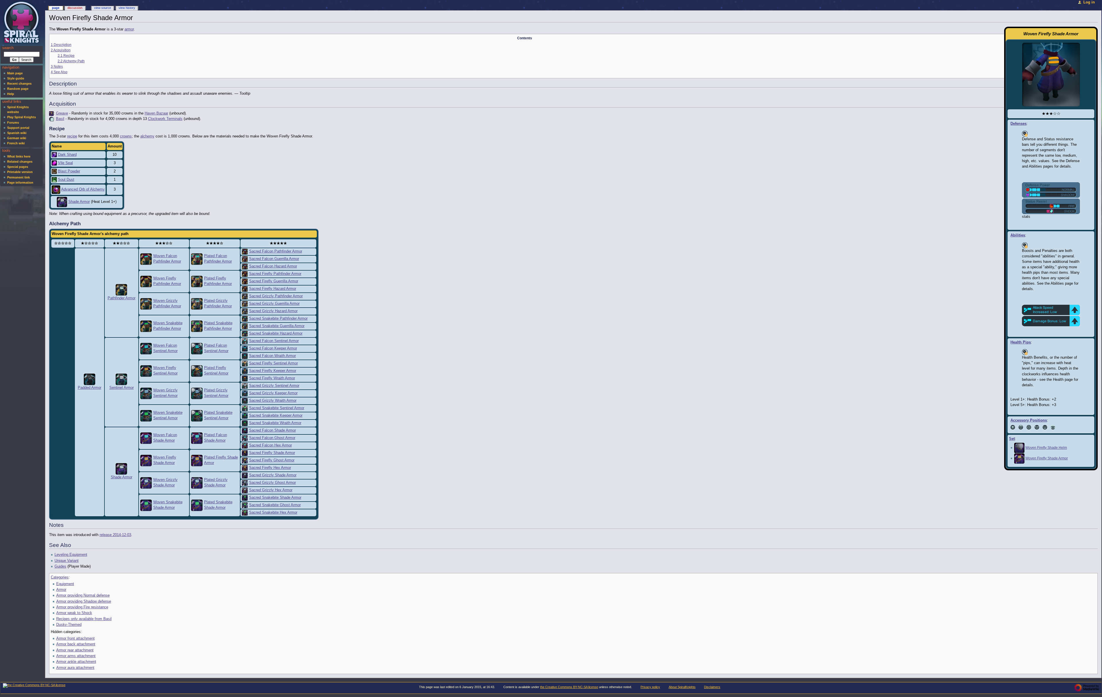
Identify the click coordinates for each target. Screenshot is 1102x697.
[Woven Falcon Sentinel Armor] (146, 348)
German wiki (16, 138)
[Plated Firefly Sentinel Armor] (197, 371)
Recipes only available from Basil (84, 619)
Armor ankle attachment (76, 662)
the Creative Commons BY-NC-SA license (569, 687)
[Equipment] (51, 113)
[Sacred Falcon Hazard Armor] (245, 266)
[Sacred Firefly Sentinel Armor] (245, 363)
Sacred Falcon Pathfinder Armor (275, 251)
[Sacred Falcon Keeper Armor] (245, 348)
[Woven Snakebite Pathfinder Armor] (146, 326)
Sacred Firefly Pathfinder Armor (275, 274)
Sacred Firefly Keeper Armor (272, 371)
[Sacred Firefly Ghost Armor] (245, 460)
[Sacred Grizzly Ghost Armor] (245, 483)
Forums (13, 122)
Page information (20, 182)
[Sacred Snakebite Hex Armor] (245, 512)
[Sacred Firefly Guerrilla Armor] (245, 281)
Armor (61, 590)
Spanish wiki (16, 133)
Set (1012, 439)
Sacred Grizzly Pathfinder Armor (276, 296)
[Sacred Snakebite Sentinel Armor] (245, 408)
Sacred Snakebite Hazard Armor (275, 333)
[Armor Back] (1020, 427)
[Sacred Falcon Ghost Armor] (245, 438)
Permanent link (18, 177)
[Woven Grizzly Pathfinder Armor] (146, 304)
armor (129, 29)
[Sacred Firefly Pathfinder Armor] (245, 274)
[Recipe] (51, 119)
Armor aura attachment (75, 668)
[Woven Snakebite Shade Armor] (146, 505)
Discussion (74, 7)
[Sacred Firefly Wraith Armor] (245, 378)
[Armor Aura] (1053, 427)
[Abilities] (1051, 315)
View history (127, 7)
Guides (60, 566)
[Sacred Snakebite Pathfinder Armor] (245, 319)
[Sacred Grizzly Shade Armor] (245, 475)
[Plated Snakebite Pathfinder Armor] (197, 326)
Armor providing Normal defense (83, 595)
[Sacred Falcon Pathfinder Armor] (245, 251)
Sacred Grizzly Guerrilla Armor (274, 304)
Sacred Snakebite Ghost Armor (275, 505)
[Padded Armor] (89, 379)
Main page (15, 73)
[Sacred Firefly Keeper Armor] (245, 371)
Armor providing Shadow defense (83, 601)
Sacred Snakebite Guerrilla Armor (276, 326)
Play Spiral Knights (21, 117)
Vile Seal (65, 163)
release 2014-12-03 (115, 535)
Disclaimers (712, 687)
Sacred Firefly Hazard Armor (272, 289)
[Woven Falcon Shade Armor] (146, 438)
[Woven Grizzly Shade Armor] (146, 483)
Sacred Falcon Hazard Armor (273, 266)
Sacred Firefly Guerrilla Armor (273, 281)
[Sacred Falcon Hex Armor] (245, 445)
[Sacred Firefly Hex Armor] (245, 468)
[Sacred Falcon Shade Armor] (245, 430)
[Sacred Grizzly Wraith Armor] (245, 401)
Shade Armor (79, 202)
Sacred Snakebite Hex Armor (273, 512)
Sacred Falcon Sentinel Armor (274, 341)
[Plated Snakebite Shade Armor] (197, 505)
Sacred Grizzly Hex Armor (270, 490)
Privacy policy (650, 687)
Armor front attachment (75, 638)
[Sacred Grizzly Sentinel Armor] (245, 386)
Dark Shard (67, 155)
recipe (72, 136)
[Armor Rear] (1029, 427)
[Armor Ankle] (1045, 427)
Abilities (1017, 235)
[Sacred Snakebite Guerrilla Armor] (245, 326)
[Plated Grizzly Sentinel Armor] (197, 393)
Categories (60, 577)
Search (7, 48)
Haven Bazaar (156, 113)
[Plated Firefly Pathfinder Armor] (197, 281)
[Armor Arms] (1037, 427)
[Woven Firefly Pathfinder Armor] (146, 281)
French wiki (16, 143)
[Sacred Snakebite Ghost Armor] (245, 505)
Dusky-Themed (69, 625)
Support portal (18, 127)
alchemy (147, 136)
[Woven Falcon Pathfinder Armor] (146, 259)
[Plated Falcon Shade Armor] (197, 438)
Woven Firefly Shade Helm (1046, 448)
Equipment (65, 584)
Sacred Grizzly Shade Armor (272, 475)
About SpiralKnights (682, 687)
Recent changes (19, 83)
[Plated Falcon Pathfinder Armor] (197, 259)
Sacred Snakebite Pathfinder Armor (278, 319)
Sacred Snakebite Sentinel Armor (276, 408)
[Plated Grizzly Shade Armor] (197, 483)
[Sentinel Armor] (121, 379)
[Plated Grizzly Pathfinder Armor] (197, 304)
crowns (126, 136)
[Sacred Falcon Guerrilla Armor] (245, 259)
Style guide (15, 78)
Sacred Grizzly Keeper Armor (273, 393)
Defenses (1018, 124)
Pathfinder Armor (121, 298)
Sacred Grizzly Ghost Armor (272, 483)
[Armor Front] (1012, 427)
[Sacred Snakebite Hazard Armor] (245, 333)
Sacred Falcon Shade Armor (272, 430)
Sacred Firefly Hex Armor (270, 468)
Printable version (20, 172)
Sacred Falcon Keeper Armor (273, 348)
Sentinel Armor (121, 388)
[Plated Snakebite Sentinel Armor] (197, 415)
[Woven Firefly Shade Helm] (1019, 448)
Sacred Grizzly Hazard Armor (273, 311)
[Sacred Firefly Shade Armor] (245, 453)
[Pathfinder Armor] (121, 290)
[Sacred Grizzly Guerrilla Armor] (245, 304)
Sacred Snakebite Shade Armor (275, 498)
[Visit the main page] (22, 22)
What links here (18, 156)
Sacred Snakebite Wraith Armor (275, 423)
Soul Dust (66, 180)
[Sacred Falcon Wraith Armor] (245, 356)
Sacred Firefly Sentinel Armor (273, 363)
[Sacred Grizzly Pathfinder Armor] (245, 296)
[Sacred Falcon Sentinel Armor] (245, 341)
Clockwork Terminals (165, 119)
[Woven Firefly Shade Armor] (1019, 458)
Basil (60, 119)
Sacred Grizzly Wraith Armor (272, 401)
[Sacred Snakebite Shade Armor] (245, 498)
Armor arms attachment (76, 656)
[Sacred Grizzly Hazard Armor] (245, 311)
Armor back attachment (75, 644)
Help (10, 94)
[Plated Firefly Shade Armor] (197, 460)
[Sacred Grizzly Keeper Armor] (245, 393)
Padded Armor (89, 388)
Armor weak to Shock (74, 613)
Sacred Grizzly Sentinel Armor (274, 386)
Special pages (17, 166)
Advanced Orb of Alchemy (83, 189)
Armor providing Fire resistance (82, 607)
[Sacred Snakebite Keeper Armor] (245, 415)
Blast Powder (69, 171)
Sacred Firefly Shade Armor (272, 453)
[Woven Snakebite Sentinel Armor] (146, 415)
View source (102, 7)
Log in (1089, 2)
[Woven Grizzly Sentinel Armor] (146, 393)
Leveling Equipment (71, 555)
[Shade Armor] (121, 469)
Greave (62, 113)
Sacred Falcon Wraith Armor (272, 356)
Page (55, 7)
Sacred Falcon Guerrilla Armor (274, 259)
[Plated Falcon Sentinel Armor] (197, 348)
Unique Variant (67, 561)
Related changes (19, 161)
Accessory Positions (1028, 420)
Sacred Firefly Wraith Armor (272, 378)
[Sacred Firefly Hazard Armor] (245, 289)
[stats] (1051, 198)
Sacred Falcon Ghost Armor (272, 438)
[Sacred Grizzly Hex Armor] (245, 490)
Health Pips (1020, 342)
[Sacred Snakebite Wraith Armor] (245, 423)
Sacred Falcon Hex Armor (270, 445)
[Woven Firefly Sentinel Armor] (146, 371)
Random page (17, 88)
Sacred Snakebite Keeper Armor (275, 415)
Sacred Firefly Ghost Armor (271, 460)
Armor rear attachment (75, 650)
